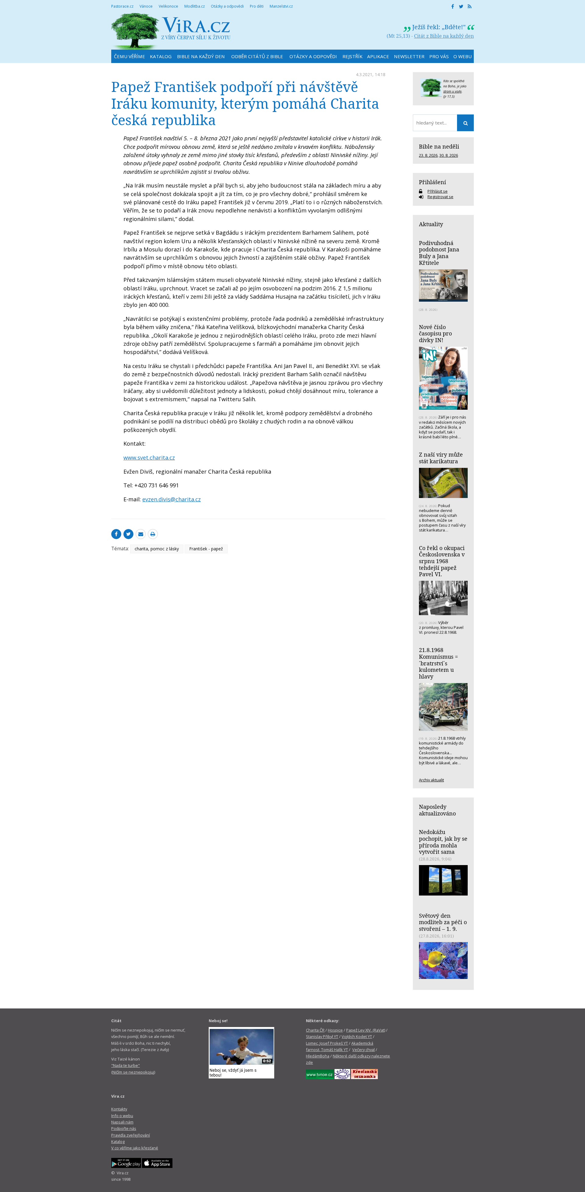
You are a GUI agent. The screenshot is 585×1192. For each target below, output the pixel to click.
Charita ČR (315, 1030)
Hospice (335, 1030)
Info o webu (122, 1115)
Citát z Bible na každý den (444, 36)
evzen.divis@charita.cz (171, 499)
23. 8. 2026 (428, 155)
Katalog (118, 1141)
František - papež (206, 549)
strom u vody (452, 91)
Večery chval (363, 1049)
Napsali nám (122, 1122)
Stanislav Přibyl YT (322, 1036)
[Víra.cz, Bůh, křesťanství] (171, 31)
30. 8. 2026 (448, 155)
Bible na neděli (439, 146)
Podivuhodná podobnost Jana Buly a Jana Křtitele (439, 252)
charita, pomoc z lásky (157, 549)
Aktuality (431, 224)
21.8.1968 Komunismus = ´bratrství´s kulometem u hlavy (438, 663)
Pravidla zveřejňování (130, 1135)
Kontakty (119, 1109)
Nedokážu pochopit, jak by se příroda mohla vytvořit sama (443, 841)
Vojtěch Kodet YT (357, 1036)
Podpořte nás (123, 1128)
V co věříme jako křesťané (134, 1148)
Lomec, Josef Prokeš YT (327, 1043)
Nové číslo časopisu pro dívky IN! (435, 333)
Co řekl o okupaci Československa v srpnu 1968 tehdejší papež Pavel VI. (442, 561)
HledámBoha (317, 1056)
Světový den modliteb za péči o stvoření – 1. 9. (443, 922)
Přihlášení (432, 182)
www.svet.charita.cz (149, 457)
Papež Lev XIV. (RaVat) (365, 1030)
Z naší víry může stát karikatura (441, 458)
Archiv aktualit (431, 780)
